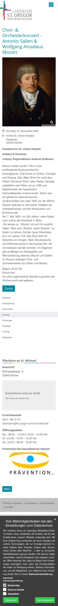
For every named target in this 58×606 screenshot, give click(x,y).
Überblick (6, 297)
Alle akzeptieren (45, 600)
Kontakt (8, 507)
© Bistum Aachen (12, 503)
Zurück (9, 288)
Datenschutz (47, 503)
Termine (5, 314)
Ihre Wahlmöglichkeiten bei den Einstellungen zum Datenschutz (29, 523)
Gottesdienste (8, 303)
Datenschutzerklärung (41, 574)
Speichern (11, 600)
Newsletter (7, 337)
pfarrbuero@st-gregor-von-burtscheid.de (25, 423)
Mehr (7, 489)
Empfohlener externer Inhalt (22, 393)
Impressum (31, 503)
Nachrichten (7, 308)
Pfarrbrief (6, 325)
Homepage (7, 320)
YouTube (6, 331)
